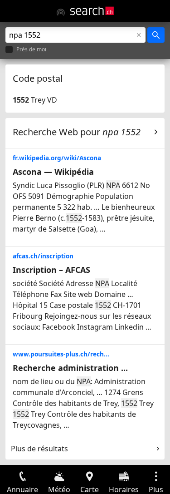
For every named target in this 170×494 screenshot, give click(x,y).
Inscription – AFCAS (51, 269)
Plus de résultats (39, 449)
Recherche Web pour (77, 132)
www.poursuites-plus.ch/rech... (61, 354)
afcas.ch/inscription (43, 256)
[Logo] (92, 10)
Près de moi (31, 49)
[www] (61, 12)
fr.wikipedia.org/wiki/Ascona (57, 157)
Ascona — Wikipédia (53, 171)
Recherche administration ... (70, 367)
